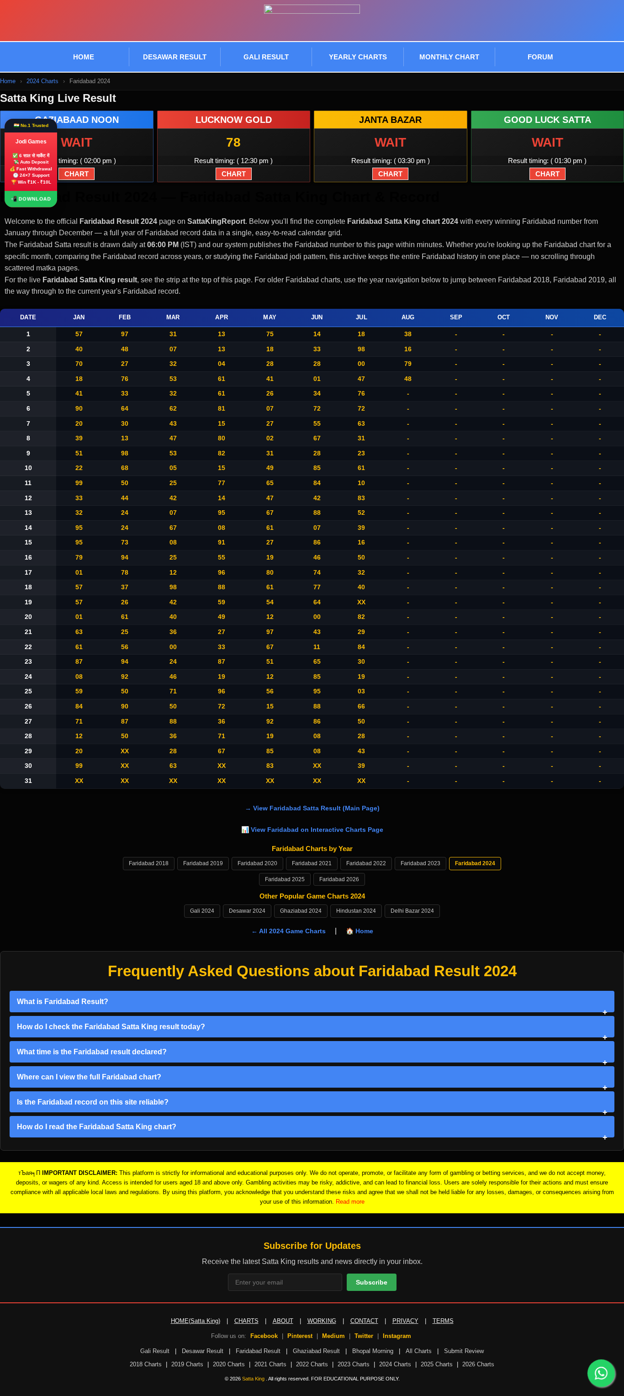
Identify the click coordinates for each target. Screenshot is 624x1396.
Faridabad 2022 (366, 863)
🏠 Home (359, 931)
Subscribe (371, 1282)
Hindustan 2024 (356, 911)
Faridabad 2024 (475, 863)
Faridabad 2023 (420, 863)
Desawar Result (202, 1351)
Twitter (363, 1336)
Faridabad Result (258, 1351)
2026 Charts (478, 1364)
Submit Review (464, 1351)
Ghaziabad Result (316, 1351)
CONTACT (364, 1320)
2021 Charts (270, 1364)
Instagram (397, 1336)
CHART (76, 174)
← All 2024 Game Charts (288, 931)
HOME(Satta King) (195, 1320)
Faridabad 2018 (149, 863)
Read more (350, 1201)
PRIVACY (405, 1320)
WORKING (321, 1320)
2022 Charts (312, 1364)
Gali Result (154, 1351)
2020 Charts (229, 1364)
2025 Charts (437, 1364)
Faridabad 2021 (312, 863)
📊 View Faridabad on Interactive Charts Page (312, 829)
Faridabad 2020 (257, 863)
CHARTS (246, 1320)
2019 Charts (187, 1364)
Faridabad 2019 (203, 863)
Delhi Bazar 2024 (412, 911)
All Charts (419, 1351)
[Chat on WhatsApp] (601, 1373)
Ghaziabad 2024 (301, 911)
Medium (333, 1336)
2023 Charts (354, 1364)
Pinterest (299, 1336)
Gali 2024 (202, 911)
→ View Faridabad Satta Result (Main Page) (312, 808)
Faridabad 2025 (285, 879)
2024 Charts (395, 1364)
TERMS (443, 1320)
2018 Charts (146, 1364)
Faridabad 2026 (339, 879)
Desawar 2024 (247, 911)
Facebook (264, 1336)
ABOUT (283, 1320)
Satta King (254, 1378)
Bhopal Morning (372, 1351)
